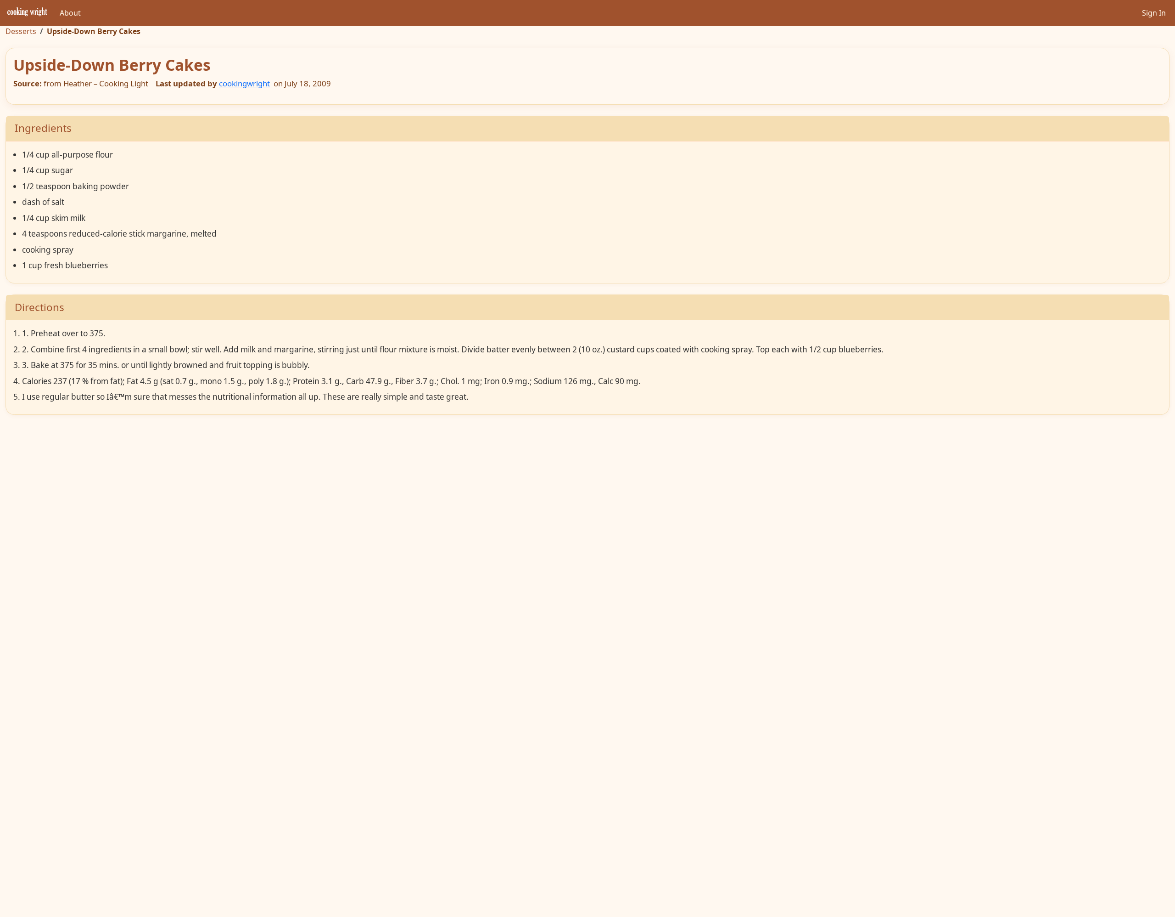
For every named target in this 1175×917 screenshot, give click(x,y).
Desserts (21, 31)
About (70, 13)
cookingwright (244, 83)
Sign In (1154, 13)
